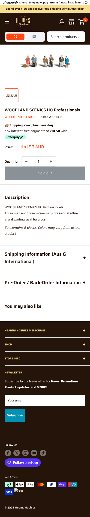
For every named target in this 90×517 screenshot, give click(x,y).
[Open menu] (7, 21)
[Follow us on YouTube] (34, 453)
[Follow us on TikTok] (43, 453)
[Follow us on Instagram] (25, 453)
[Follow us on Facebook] (8, 453)
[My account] (62, 21)
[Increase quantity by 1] (51, 161)
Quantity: (11, 161)
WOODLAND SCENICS (20, 116)
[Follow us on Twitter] (16, 453)
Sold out (45, 173)
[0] (81, 22)
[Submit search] (79, 37)
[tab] (15, 37)
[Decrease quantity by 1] (26, 161)
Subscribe (15, 415)
